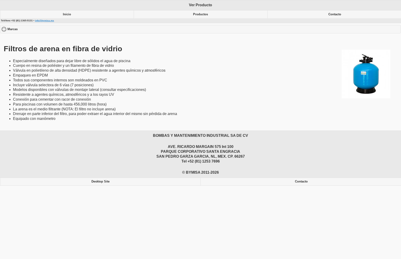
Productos (200, 14)
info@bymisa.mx (44, 20)
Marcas (30, 29)
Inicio (67, 14)
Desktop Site (100, 181)
